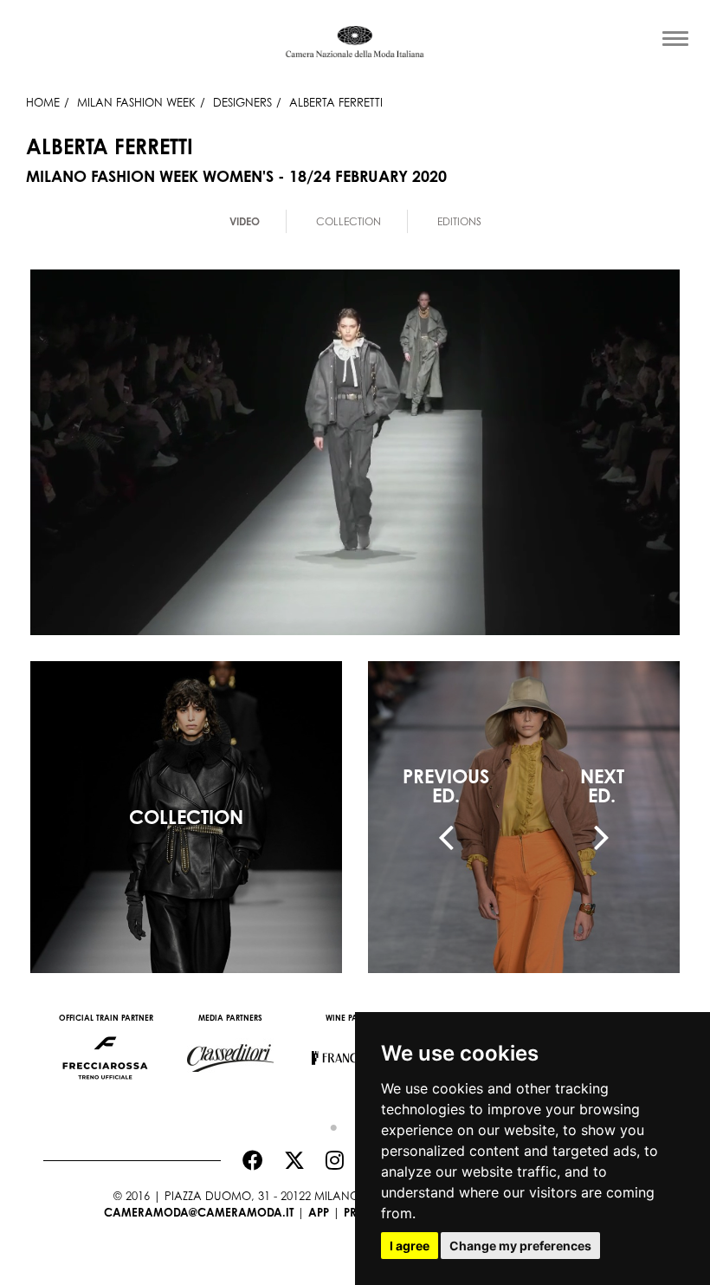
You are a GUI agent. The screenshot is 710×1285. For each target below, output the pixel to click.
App (318, 1212)
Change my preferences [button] (520, 1245)
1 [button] (329, 1123)
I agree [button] (409, 1245)
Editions (459, 221)
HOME (43, 102)
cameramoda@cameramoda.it (199, 1212)
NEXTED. (602, 786)
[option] (105, 1049)
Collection (348, 221)
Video (244, 221)
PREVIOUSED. (446, 786)
